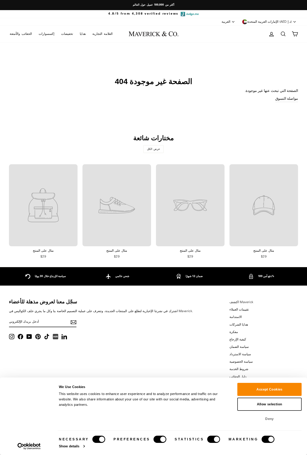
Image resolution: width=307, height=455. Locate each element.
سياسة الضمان (239, 346)
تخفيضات (67, 34)
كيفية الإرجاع (237, 339)
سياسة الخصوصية (241, 361)
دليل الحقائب (237, 376)
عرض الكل (153, 149)
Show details (69, 446)
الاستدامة (235, 317)
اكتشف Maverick (241, 302)
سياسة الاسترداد (240, 354)
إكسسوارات (46, 34)
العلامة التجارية (102, 34)
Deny (269, 419)
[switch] (160, 439)
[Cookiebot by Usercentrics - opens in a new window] (29, 446)
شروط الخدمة (238, 369)
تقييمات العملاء (239, 309)
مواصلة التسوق (286, 98)
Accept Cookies (269, 389)
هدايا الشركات (238, 324)
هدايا (83, 34)
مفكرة (233, 332)
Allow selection (269, 404)
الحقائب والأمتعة (21, 34)
